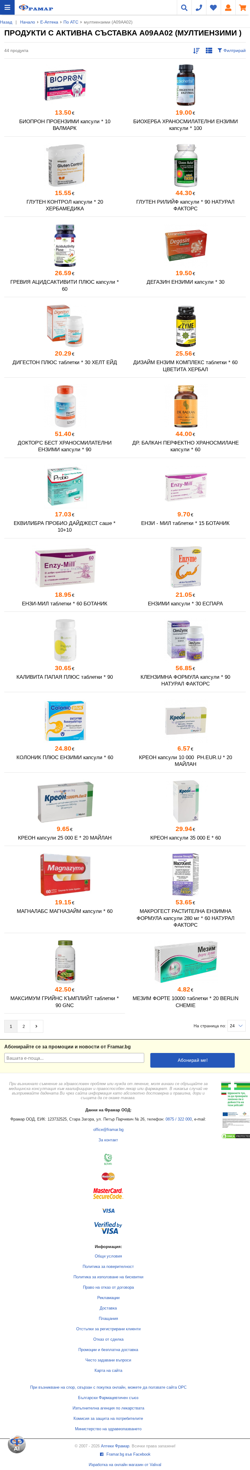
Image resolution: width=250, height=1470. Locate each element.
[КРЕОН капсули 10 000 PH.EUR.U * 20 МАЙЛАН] (185, 720)
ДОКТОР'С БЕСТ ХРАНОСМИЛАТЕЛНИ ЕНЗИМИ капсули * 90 (65, 446)
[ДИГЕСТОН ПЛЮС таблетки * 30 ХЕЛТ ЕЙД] (65, 325)
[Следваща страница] (36, 1026)
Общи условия (108, 1256)
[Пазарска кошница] (242, 7)
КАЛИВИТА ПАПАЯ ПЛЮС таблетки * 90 (64, 677)
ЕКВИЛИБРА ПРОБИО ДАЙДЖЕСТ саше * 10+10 (65, 526)
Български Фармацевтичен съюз (108, 1398)
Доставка (108, 1308)
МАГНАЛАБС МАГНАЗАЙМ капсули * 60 (64, 911)
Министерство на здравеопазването (108, 1429)
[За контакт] (198, 7)
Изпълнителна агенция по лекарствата (108, 1408)
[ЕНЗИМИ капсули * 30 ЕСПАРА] (185, 567)
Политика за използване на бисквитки (108, 1277)
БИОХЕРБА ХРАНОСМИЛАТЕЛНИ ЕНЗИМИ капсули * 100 (185, 125)
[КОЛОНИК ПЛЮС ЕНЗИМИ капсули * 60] (65, 720)
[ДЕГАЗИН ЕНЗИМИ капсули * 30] (185, 245)
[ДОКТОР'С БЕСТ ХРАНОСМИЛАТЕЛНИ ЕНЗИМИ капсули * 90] (65, 406)
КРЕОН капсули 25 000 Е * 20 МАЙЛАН (65, 838)
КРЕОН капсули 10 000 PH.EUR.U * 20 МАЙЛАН (185, 761)
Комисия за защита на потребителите (108, 1418)
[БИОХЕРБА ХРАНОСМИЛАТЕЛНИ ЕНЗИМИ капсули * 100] (185, 85)
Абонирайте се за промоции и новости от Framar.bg (67, 1046)
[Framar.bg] (36, 7)
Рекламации (108, 1298)
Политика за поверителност (108, 1267)
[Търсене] (184, 7)
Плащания (108, 1319)
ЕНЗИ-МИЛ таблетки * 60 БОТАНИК (64, 604)
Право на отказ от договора (108, 1287)
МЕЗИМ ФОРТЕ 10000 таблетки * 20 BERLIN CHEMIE (185, 1001)
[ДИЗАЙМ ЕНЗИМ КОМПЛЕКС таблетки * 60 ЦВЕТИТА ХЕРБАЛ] (185, 325)
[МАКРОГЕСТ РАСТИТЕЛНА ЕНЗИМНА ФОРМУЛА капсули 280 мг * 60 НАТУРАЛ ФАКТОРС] (185, 874)
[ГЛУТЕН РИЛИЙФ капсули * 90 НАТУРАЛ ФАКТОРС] (185, 165)
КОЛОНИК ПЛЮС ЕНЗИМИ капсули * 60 (64, 757)
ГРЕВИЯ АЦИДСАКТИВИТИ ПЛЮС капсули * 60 (64, 285)
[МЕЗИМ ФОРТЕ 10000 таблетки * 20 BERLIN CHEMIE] (185, 961)
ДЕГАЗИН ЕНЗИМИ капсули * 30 (185, 282)
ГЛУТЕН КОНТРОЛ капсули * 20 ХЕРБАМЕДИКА (65, 205)
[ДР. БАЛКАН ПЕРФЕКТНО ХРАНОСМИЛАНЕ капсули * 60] (185, 406)
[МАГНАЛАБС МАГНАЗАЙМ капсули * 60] (65, 874)
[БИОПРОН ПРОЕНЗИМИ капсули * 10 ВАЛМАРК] (65, 85)
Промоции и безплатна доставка (108, 1350)
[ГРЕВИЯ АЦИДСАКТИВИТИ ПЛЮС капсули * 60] (65, 245)
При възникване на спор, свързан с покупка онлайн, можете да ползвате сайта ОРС (108, 1387)
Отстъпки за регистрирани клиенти (108, 1329)
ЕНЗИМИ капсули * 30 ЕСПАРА (185, 604)
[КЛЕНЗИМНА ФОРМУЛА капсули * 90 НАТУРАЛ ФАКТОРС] (185, 640)
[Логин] (228, 7)
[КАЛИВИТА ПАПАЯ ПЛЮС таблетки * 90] (65, 640)
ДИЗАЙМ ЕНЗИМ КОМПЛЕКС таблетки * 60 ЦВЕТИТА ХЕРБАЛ (185, 366)
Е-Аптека (49, 22)
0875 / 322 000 (179, 1119)
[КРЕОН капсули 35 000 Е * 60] (185, 801)
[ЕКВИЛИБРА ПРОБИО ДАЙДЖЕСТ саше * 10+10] (65, 486)
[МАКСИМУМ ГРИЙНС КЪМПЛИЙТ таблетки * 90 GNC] (65, 961)
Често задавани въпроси (108, 1360)
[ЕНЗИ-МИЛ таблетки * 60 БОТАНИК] (65, 567)
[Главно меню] (7, 7)
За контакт (108, 1140)
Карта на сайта (108, 1370)
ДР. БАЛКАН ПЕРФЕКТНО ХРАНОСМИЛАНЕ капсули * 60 (185, 446)
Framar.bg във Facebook (128, 1454)
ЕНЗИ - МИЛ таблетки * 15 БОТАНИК (185, 523)
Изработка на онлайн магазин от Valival (125, 1465)
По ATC (70, 22)
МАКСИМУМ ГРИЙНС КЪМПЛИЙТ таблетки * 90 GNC (64, 1001)
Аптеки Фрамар (115, 1446)
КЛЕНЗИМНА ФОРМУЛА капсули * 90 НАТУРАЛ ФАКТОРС (185, 680)
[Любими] (213, 7)
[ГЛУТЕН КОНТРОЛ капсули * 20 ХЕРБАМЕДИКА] (65, 165)
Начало (27, 22)
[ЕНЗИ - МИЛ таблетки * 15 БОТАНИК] (185, 486)
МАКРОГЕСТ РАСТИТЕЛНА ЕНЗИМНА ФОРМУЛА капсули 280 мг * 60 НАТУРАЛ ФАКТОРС (185, 918)
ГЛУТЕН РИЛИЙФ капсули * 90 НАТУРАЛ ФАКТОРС (185, 205)
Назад (6, 22)
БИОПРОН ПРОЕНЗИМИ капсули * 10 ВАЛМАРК (64, 125)
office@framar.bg (108, 1130)
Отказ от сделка (108, 1339)
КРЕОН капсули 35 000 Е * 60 (185, 838)
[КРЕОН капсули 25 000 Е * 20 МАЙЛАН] (65, 801)
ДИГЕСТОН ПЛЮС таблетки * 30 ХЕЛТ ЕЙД (64, 362)
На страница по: (210, 1025)
